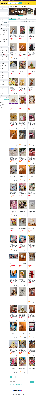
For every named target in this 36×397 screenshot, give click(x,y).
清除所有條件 (6, 99)
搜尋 (31, 381)
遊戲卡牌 (16, 15)
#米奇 (19, 384)
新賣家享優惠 (33, 15)
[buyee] (4, 22)
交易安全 (23, 394)
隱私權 (16, 394)
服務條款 (13, 394)
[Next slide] (17, 30)
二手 (32, 18)
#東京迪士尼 (13, 384)
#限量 (17, 384)
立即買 (19, 18)
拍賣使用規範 (19, 394)
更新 (24, 393)
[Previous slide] (9, 30)
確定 (6, 15)
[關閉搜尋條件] (12, 3)
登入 (25, 3)
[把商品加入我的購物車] (16, 41)
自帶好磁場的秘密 (12, 15)
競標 (26, 18)
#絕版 (10, 384)
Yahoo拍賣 (4, 3)
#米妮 (21, 384)
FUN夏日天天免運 (29, 15)
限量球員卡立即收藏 (25, 15)
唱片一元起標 (20, 15)
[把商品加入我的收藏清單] (14, 41)
